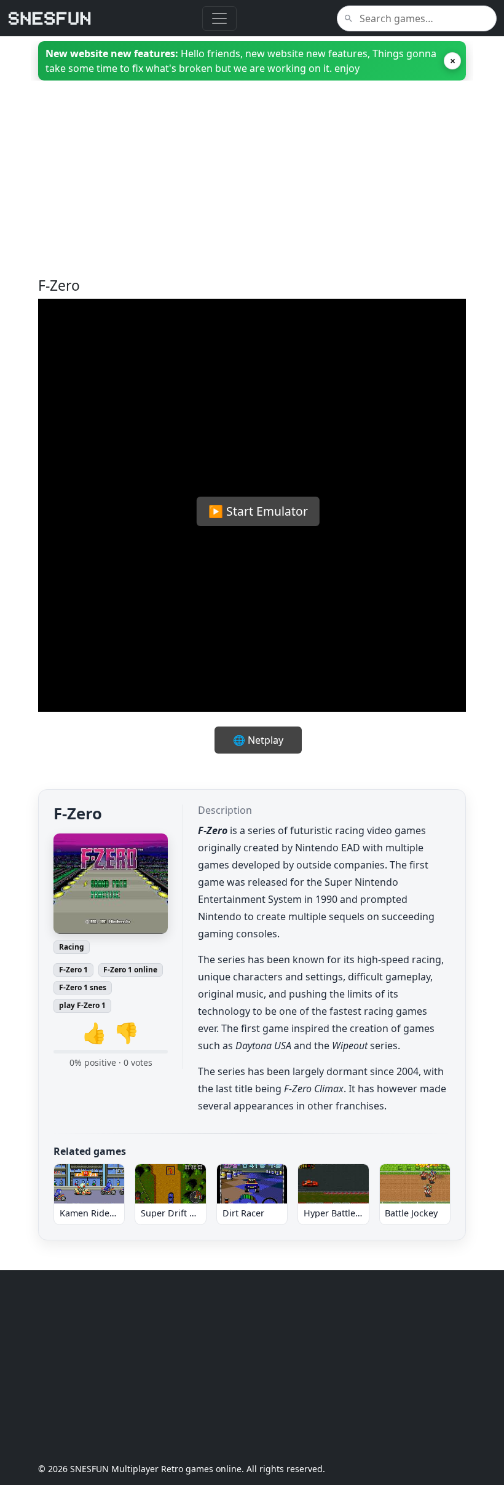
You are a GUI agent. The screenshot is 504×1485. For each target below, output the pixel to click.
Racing (71, 947)
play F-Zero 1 (82, 1005)
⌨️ (298, 689)
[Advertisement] (252, 191)
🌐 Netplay (258, 740)
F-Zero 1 (73, 969)
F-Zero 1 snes (82, 987)
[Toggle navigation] (219, 18)
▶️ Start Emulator (258, 511)
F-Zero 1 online (130, 969)
